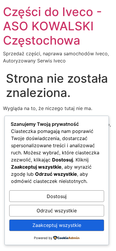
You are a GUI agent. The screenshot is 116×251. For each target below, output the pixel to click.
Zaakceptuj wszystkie (56, 225)
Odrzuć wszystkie (57, 211)
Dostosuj (57, 196)
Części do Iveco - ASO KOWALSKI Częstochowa (52, 26)
